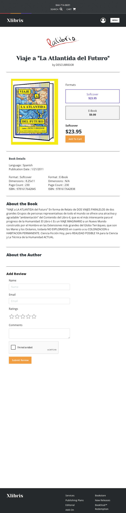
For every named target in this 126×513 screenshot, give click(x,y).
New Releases (102, 500)
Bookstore (100, 495)
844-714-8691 (63, 5)
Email (12, 294)
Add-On (69, 509)
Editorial (70, 505)
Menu (115, 20)
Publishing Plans (74, 500)
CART (69, 9)
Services (69, 495)
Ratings (13, 309)
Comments (15, 325)
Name (12, 280)
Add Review (16, 274)
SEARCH (55, 9)
